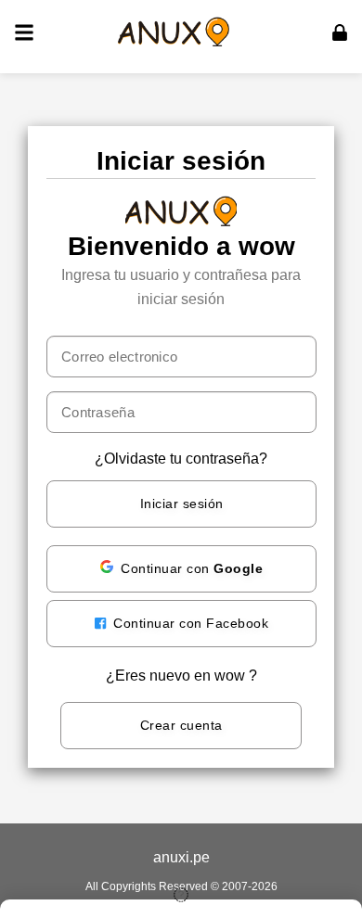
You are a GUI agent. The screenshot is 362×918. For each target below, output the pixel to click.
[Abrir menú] (24, 32)
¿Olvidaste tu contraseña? (181, 458)
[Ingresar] (339, 32)
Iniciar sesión (182, 503)
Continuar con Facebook (189, 623)
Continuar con (192, 568)
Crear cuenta (181, 725)
